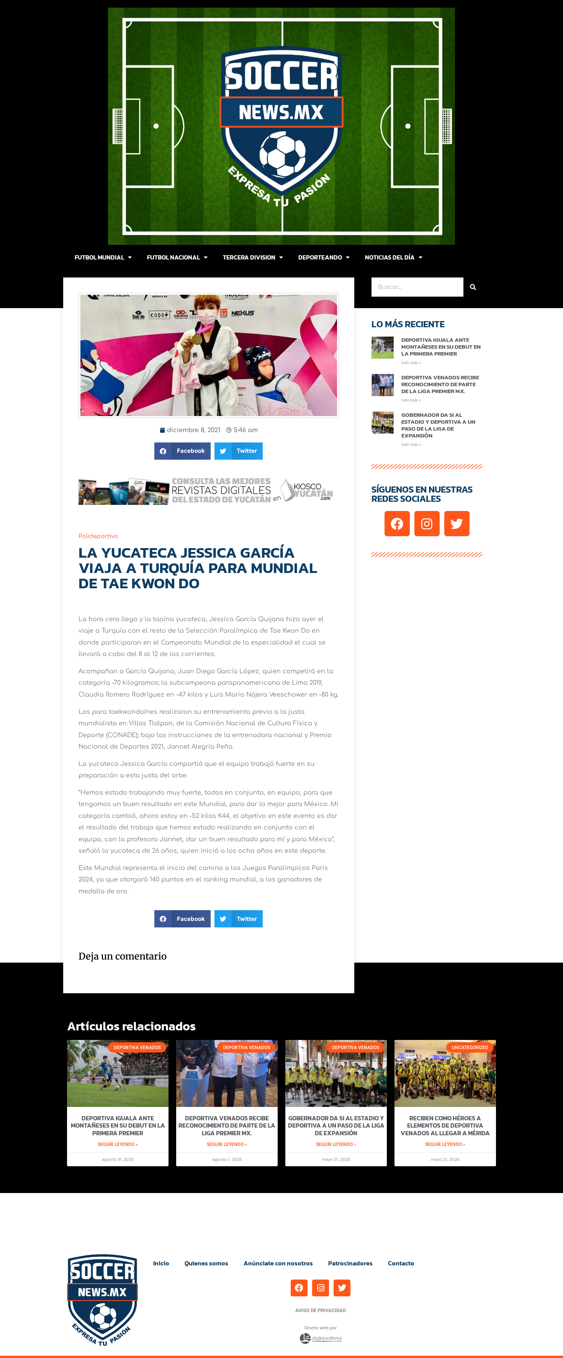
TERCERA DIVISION (249, 257)
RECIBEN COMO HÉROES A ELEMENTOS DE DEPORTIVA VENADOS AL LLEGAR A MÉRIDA (445, 1125)
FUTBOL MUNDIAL (99, 257)
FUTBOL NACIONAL (173, 257)
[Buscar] (473, 287)
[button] (182, 451)
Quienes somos (206, 1263)
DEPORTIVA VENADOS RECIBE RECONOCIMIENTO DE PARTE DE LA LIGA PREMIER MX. (440, 384)
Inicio (161, 1263)
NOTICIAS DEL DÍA (390, 257)
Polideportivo (98, 536)
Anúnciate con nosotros (278, 1263)
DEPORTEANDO (320, 257)
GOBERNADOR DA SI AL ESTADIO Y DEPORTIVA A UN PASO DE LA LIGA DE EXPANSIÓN (438, 425)
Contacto (401, 1263)
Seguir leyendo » (118, 1144)
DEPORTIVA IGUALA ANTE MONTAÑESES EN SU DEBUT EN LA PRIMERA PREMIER (441, 346)
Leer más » (411, 362)
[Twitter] (457, 523)
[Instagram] (427, 523)
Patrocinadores (350, 1263)
